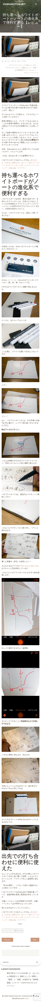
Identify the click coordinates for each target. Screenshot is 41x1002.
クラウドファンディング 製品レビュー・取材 (20, 68)
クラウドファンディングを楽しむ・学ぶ (22, 65)
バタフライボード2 (9, 930)
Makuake (19, 930)
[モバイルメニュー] (36, 4)
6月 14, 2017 (16, 61)
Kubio (26, 998)
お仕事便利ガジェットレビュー (25, 70)
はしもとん (6, 61)
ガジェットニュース (31, 72)
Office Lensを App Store (29, 566)
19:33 (24, 61)
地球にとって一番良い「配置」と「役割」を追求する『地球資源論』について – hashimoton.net (22, 979)
